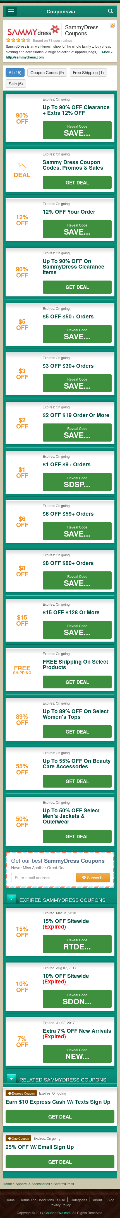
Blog (110, 1199)
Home (7, 1183)
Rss (112, 25)
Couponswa (61, 11)
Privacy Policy (60, 1204)
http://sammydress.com (25, 57)
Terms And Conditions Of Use (42, 1199)
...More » (106, 51)
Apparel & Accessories (33, 1183)
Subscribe (95, 877)
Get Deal (77, 182)
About (97, 1199)
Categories (79, 1199)
